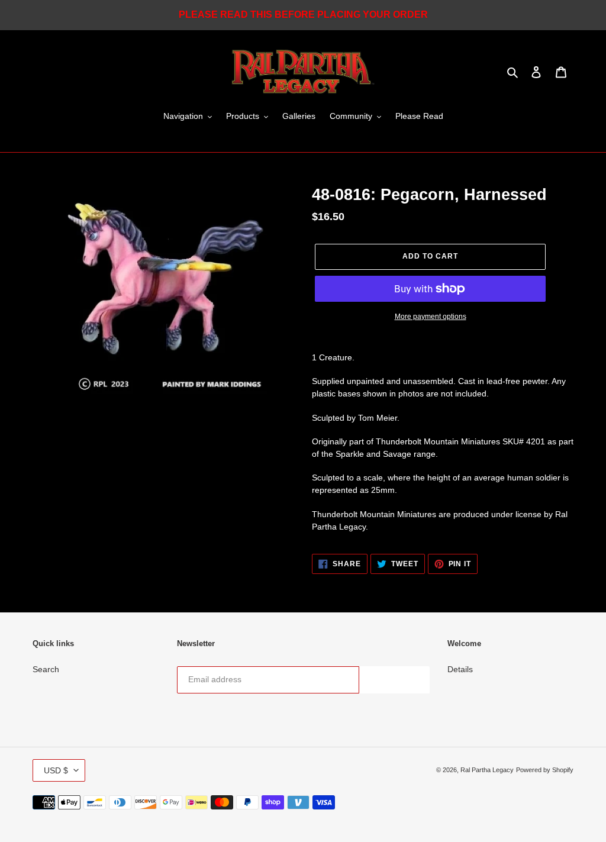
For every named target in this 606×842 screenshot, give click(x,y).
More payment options (430, 316)
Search (46, 669)
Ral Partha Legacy (487, 769)
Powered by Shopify (544, 769)
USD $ (56, 770)
